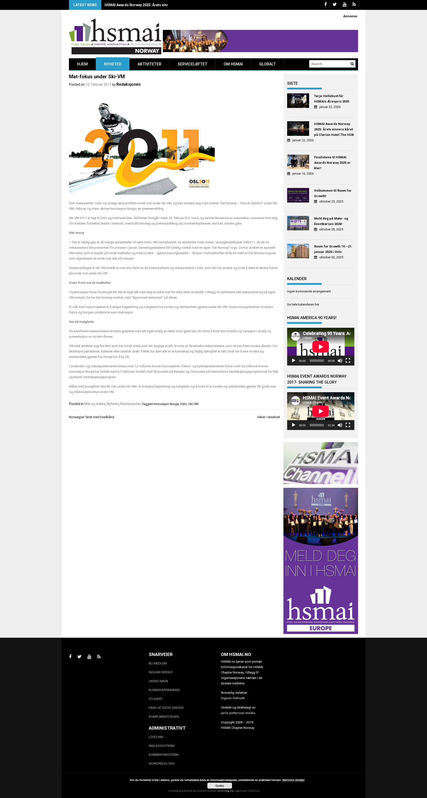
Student (156, 699)
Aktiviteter (149, 64)
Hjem (82, 64)
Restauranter (130, 404)
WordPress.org (162, 763)
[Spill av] (293, 360)
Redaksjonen (128, 84)
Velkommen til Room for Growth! (333, 193)
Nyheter (112, 64)
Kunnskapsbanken (164, 690)
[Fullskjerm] (347, 360)
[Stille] (340, 360)
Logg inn (156, 737)
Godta (219, 785)
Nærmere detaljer (293, 780)
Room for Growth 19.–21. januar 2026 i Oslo (333, 249)
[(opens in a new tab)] (299, 101)
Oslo (183, 404)
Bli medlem (158, 663)
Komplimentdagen (164, 716)
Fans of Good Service (166, 708)
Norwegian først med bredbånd (91, 417)
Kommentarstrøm (164, 755)
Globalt (267, 64)
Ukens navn (158, 681)
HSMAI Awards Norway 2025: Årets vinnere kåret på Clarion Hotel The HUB (165, 5)
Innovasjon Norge (166, 404)
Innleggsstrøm (161, 746)
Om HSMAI (233, 64)
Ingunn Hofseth (233, 698)
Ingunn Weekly (161, 672)
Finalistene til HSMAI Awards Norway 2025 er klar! (332, 162)
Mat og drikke (94, 404)
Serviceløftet (192, 64)
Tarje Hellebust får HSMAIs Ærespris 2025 (331, 98)
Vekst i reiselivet (268, 417)
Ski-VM (193, 404)
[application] (320, 347)
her (317, 304)
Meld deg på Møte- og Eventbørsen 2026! (331, 221)
